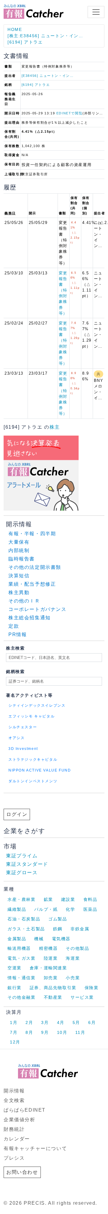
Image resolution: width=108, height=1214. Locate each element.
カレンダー (17, 1138)
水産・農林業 (22, 899)
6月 (92, 1022)
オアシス (16, 738)
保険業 (92, 987)
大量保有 (18, 542)
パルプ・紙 (46, 909)
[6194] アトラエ (25, 42)
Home (15, 29)
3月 (45, 1022)
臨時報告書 (21, 558)
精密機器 (48, 948)
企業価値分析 (19, 1119)
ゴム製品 (57, 919)
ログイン (16, 814)
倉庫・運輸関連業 (48, 967)
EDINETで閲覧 (69, 113)
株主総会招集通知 (29, 617)
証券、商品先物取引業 (53, 987)
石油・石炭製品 (24, 919)
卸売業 (51, 977)
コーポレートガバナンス (37, 609)
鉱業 (48, 899)
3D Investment (23, 749)
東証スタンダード (27, 864)
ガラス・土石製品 (26, 928)
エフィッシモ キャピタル (31, 716)
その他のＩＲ (24, 600)
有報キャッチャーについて (35, 1148)
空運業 (15, 967)
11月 (80, 1032)
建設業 (68, 899)
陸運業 (51, 958)
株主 (55, 427)
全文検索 (14, 1100)
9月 (45, 1032)
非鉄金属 (79, 928)
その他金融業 (22, 997)
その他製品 (77, 948)
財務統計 (14, 1129)
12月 (15, 1042)
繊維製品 (17, 909)
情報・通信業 (22, 977)
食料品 (90, 899)
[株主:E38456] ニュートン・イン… (45, 35)
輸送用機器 (19, 948)
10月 (62, 1032)
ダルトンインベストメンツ (32, 781)
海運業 (73, 958)
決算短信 (18, 575)
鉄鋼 (57, 928)
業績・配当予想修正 (32, 584)
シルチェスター (22, 727)
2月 (29, 1022)
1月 (13, 1022)
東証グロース (22, 872)
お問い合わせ (22, 1172)
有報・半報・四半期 (32, 533)
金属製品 (17, 938)
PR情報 (17, 634)
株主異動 (18, 592)
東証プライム (22, 855)
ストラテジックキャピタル (32, 759)
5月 (76, 1022)
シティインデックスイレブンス (36, 705)
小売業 (73, 977)
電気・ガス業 (22, 958)
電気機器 (61, 938)
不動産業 (53, 997)
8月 (29, 1032)
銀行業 (15, 987)
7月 (13, 1032)
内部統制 (18, 550)
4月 (60, 1022)
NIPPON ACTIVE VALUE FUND (39, 770)
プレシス (14, 1158)
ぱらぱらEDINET (25, 1110)
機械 (39, 938)
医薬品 (90, 909)
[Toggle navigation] (96, 12)
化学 (70, 909)
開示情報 (14, 1090)
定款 (13, 626)
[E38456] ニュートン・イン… (48, 75)
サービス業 (82, 997)
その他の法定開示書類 (34, 567)
